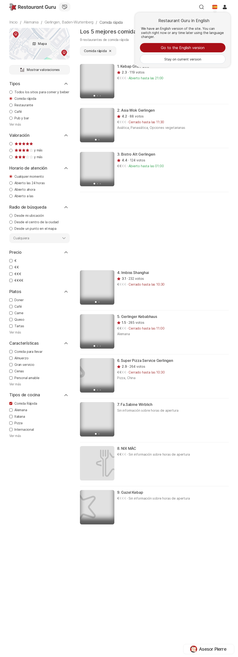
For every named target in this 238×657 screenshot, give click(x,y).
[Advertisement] (159, 230)
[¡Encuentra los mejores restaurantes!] (32, 7)
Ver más (15, 124)
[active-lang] (215, 7)
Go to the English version (183, 47)
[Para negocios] (65, 7)
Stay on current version (182, 59)
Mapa (42, 44)
